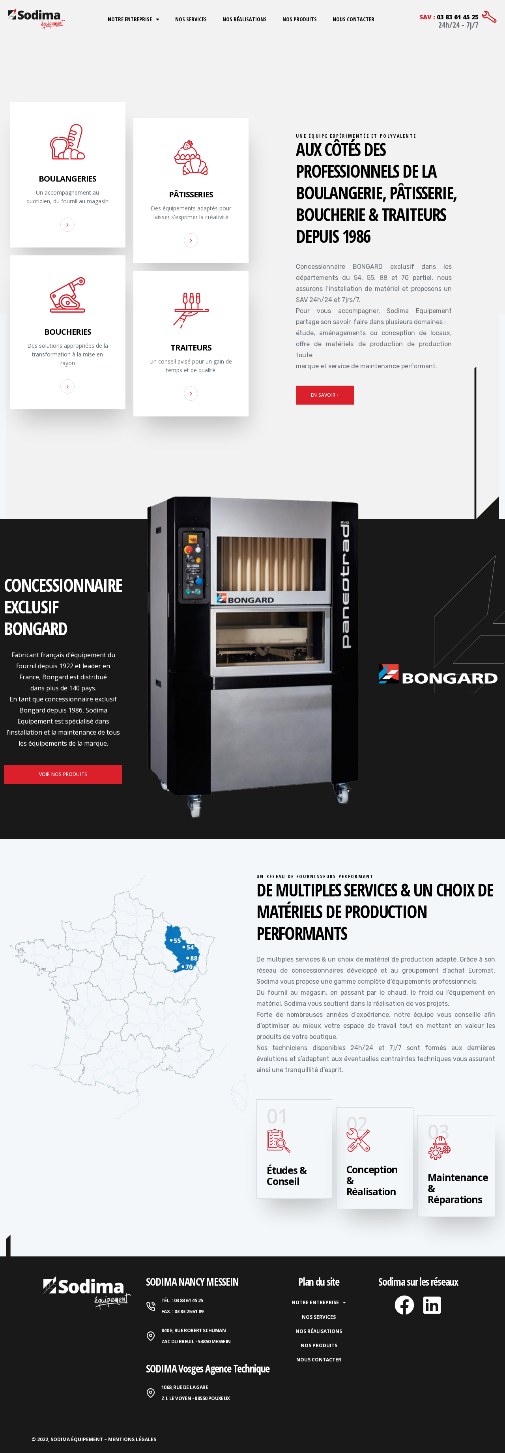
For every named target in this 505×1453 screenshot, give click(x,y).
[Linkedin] (432, 1305)
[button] (325, 395)
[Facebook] (404, 1305)
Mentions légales (132, 1439)
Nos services (191, 19)
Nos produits (299, 19)
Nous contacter (353, 19)
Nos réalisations (245, 19)
